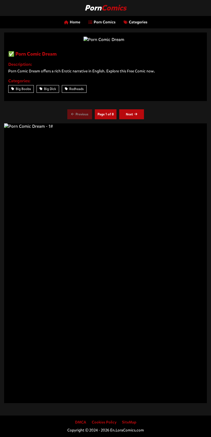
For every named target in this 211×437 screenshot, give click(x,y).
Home (75, 22)
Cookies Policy (104, 422)
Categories (138, 22)
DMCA (80, 422)
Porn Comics (104, 22)
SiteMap (129, 422)
